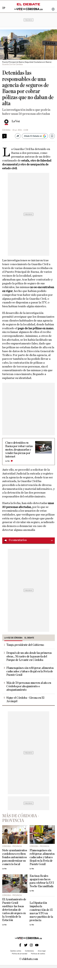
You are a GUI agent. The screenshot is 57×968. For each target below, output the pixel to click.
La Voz (16, 121)
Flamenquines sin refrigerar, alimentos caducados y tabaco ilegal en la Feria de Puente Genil (30, 671)
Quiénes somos (15, 951)
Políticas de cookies (38, 954)
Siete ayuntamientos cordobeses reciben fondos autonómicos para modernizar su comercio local (14, 857)
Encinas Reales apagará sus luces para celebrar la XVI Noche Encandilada (42, 881)
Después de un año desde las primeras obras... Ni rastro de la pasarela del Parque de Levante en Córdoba (29, 656)
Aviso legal (42, 951)
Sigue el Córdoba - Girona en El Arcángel (25, 699)
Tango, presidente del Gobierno (25, 645)
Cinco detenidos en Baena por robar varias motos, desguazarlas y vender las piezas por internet (19, 449)
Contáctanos (29, 951)
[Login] (53, 9)
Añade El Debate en (33, 136)
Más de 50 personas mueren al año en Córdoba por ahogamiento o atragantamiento (28, 686)
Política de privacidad (19, 954)
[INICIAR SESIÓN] (53, 9)
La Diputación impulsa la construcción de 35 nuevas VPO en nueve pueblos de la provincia (41, 911)
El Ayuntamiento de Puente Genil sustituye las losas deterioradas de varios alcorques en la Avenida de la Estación (14, 910)
